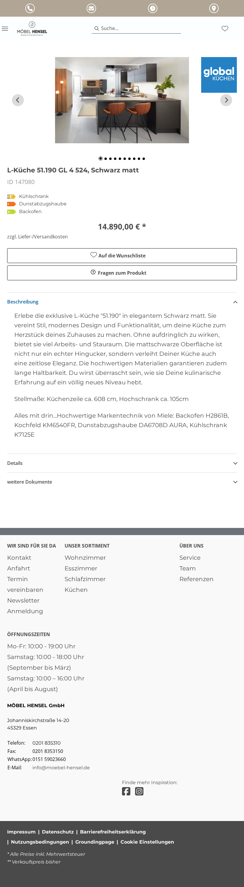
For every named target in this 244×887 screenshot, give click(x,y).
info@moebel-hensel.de (61, 767)
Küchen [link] (76, 589)
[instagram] (139, 791)
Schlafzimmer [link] (85, 579)
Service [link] (190, 557)
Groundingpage (94, 842)
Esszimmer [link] (81, 568)
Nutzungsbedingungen (40, 842)
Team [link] (187, 568)
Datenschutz (58, 832)
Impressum (21, 832)
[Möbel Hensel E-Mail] (91, 8)
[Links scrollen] (18, 100)
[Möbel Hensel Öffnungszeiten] (152, 8)
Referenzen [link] (196, 579)
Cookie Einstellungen (147, 842)
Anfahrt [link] (18, 568)
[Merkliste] (225, 28)
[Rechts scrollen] (226, 100)
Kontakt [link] (19, 557)
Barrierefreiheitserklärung (113, 832)
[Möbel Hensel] (32, 28)
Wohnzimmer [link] (85, 557)
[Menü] (5, 28)
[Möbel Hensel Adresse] (214, 8)
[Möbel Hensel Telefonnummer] (30, 8)
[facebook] (126, 791)
